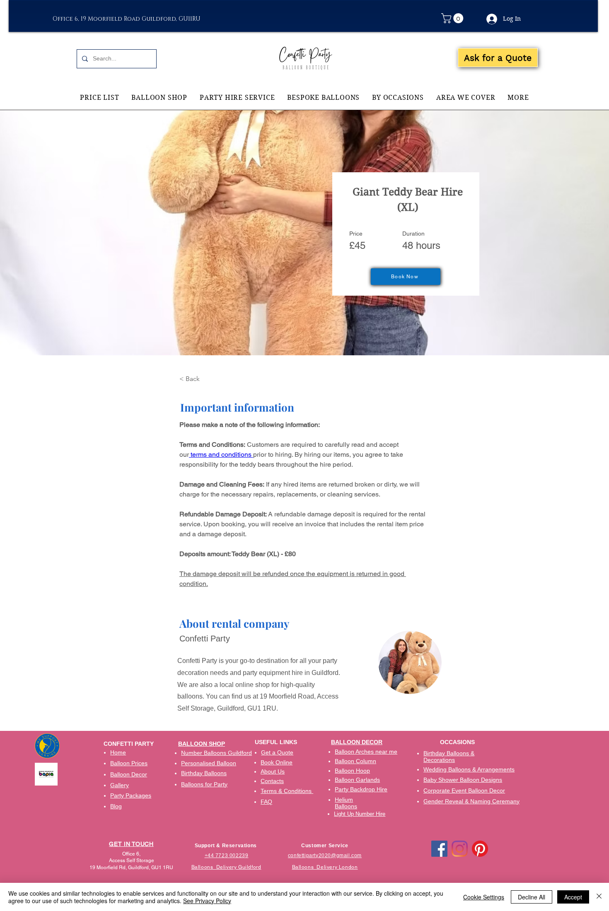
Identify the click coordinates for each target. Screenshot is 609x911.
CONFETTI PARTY (129, 743)
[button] (453, 18)
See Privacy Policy (207, 901)
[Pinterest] (480, 849)
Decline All (531, 897)
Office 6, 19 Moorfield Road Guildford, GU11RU (127, 19)
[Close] (599, 896)
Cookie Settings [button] (483, 897)
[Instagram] (460, 849)
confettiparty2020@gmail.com (325, 855)
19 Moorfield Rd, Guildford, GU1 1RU (131, 867)
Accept (573, 897)
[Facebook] (439, 849)
